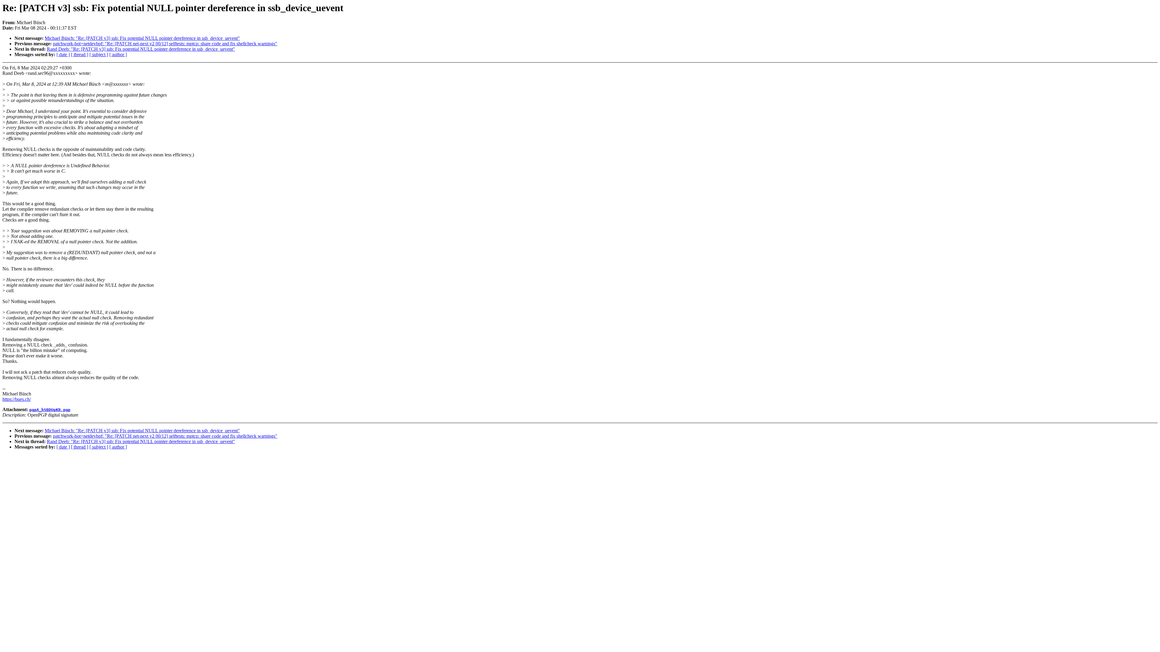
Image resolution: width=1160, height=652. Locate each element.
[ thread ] (79, 54)
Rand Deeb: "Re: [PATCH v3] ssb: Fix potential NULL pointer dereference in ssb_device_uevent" (141, 49)
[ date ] (63, 54)
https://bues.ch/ (16, 399)
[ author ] (118, 54)
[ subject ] (98, 54)
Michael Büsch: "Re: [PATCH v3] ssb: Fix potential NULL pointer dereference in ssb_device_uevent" (142, 38)
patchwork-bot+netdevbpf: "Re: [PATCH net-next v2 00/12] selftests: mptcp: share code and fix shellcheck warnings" (165, 43)
